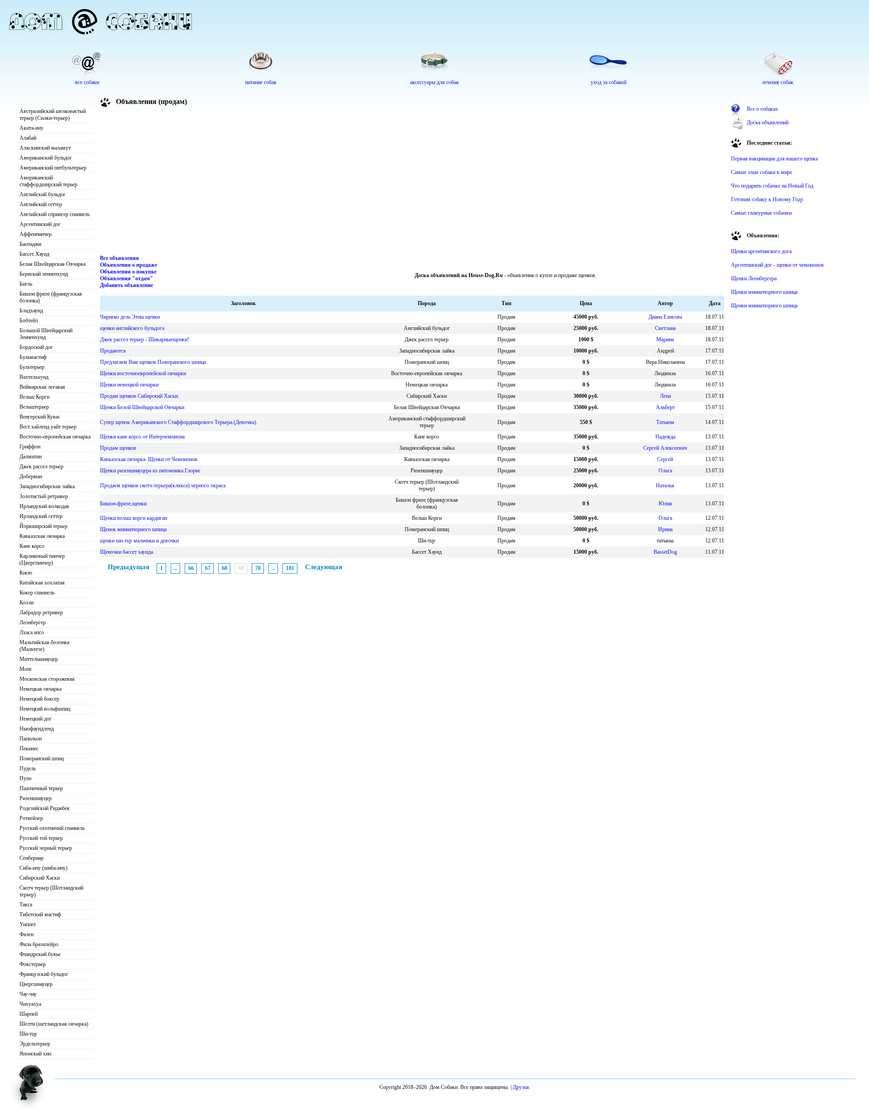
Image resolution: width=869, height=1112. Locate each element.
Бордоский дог (36, 347)
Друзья (521, 1087)
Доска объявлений (767, 122)
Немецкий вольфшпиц (44, 709)
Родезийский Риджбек (44, 808)
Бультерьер (31, 367)
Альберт (665, 407)
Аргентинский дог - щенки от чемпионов (777, 265)
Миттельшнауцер (38, 659)
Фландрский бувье (40, 954)
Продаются (113, 351)
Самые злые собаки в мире (761, 172)
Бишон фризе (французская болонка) (50, 297)
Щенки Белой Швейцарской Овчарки (142, 407)
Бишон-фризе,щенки (123, 503)
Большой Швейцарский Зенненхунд (45, 333)
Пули (25, 778)
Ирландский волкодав (44, 506)
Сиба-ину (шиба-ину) (43, 868)
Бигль (25, 284)
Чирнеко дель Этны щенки (130, 317)
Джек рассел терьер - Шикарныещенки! (144, 339)
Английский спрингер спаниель (54, 214)
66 (191, 568)
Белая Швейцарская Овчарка (52, 264)
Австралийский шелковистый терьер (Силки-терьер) (52, 114)
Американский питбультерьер (52, 168)
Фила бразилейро (38, 944)
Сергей (665, 459)
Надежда (665, 436)
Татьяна (665, 422)
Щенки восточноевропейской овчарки (143, 373)
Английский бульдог (42, 194)
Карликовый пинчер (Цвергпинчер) (42, 559)
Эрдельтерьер (34, 1044)
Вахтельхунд (33, 377)
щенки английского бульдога (132, 328)
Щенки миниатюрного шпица (764, 292)
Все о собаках (762, 109)
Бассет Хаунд (34, 254)
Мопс (25, 669)
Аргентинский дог (40, 224)
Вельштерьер (34, 407)
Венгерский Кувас (39, 417)
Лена (665, 396)
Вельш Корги (34, 397)
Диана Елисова (665, 317)
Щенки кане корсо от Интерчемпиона (142, 436)
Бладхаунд (31, 310)
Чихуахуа (30, 1004)
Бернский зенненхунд (43, 274)
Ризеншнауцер (35, 798)
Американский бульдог (45, 158)
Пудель (27, 768)
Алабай (27, 138)
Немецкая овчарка (40, 689)
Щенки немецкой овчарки (129, 385)
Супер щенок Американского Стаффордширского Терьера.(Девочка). (179, 422)
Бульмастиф (33, 357)
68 (224, 568)
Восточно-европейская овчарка (55, 436)
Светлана (665, 328)
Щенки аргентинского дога (761, 251)
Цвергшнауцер (36, 984)
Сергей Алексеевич (665, 448)
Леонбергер (32, 622)
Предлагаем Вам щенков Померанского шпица (153, 362)
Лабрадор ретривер (41, 612)
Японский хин (35, 1054)
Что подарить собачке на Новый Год (772, 186)
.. (175, 568)
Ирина (665, 529)
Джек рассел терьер (41, 466)
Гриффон (29, 446)
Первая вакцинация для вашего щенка (774, 158)
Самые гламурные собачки (761, 213)
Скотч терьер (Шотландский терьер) (51, 891)
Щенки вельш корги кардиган (133, 518)
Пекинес (28, 748)
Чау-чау (28, 994)
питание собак (261, 82)
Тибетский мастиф (40, 914)
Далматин (30, 456)
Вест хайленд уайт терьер (47, 427)
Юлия (665, 503)
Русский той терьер (41, 838)
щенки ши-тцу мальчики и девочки (139, 540)
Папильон (30, 738)
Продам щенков (118, 448)
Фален (26, 934)
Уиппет (27, 924)
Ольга (665, 470)
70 (258, 568)
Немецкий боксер (39, 699)
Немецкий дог (35, 719)
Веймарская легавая (42, 387)
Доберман (30, 476)
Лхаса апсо (31, 632)
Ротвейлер (31, 818)
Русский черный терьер (45, 848)
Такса (25, 904)
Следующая (323, 566)
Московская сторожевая (47, 679)
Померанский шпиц (41, 758)
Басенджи (30, 244)
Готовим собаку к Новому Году (767, 199)
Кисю (25, 573)
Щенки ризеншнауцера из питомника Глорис (150, 470)
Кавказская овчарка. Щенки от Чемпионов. (149, 459)
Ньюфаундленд (36, 729)
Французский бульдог (43, 974)
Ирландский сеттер (40, 516)
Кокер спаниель (36, 592)
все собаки (87, 82)
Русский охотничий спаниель (52, 828)
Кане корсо (31, 546)
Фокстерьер (32, 964)
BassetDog (665, 552)
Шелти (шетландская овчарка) (53, 1024)
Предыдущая (128, 566)
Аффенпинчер (35, 234)
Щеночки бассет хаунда (126, 552)
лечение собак (777, 82)
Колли (26, 602)
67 (207, 568)
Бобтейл (28, 320)
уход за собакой (608, 82)
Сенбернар (31, 858)
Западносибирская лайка (47, 486)
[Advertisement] (412, 182)
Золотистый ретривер (43, 496)
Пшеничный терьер (41, 788)
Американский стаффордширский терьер (48, 181)
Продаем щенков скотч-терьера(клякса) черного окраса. (163, 485)
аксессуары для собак (434, 82)
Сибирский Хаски (39, 878)
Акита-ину (31, 128)
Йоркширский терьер (43, 526)
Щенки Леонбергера (754, 278)
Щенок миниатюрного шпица (133, 529)
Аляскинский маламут (45, 148)
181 (290, 568)
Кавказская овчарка (42, 536)
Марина (665, 339)
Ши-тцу (28, 1034)
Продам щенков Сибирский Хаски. (139, 396)
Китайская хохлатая (42, 583)
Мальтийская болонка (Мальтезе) (44, 645)
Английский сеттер (40, 204)
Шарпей (28, 1014)
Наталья (665, 485)
